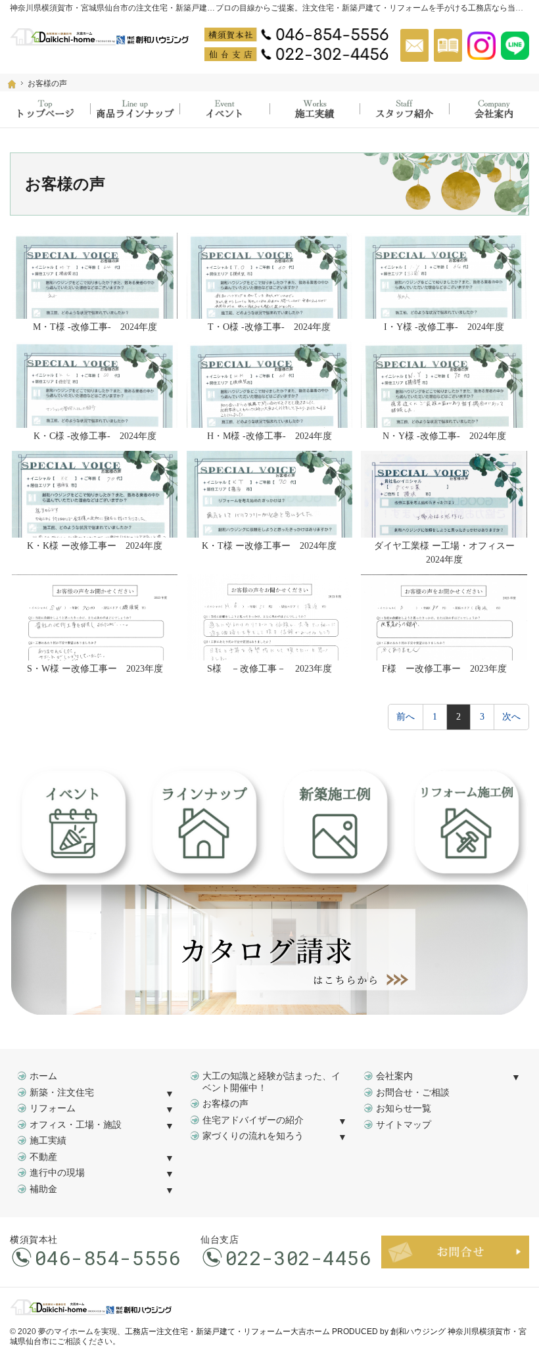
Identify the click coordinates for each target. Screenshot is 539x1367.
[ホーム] (12, 84)
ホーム (43, 1076)
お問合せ (414, 45)
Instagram (481, 45)
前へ (405, 717)
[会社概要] (494, 109)
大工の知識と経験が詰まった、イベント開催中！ (271, 1082)
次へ (511, 717)
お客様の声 (225, 1104)
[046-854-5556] (296, 34)
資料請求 (448, 45)
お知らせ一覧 (403, 1108)
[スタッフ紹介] (405, 109)
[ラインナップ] (135, 109)
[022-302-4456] (296, 54)
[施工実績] (315, 109)
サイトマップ (403, 1125)
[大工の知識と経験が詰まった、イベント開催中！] (224, 109)
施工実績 (48, 1141)
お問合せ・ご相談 (413, 1093)
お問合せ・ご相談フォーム (455, 1252)
